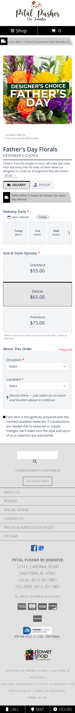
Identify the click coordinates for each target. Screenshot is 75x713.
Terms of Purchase (48, 691)
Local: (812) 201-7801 (37, 580)
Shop (21, 30)
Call (13, 709)
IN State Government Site (55, 684)
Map (39, 709)
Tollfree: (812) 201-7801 (37, 586)
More (8, 175)
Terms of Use (38, 697)
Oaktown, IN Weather (16, 684)
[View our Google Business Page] (41, 550)
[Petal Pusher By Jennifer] (37, 20)
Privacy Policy (20, 691)
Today (43, 217)
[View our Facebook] (34, 550)
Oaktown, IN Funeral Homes (26, 670)
